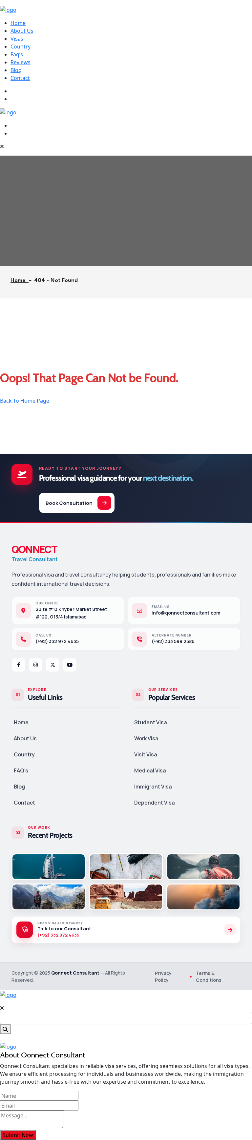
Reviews (20, 62)
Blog (16, 70)
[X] (53, 665)
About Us (21, 30)
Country (20, 46)
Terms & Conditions (208, 976)
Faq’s (16, 54)
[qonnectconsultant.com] (8, 9)
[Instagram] (36, 665)
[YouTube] (70, 665)
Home (18, 23)
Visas (16, 38)
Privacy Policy (163, 976)
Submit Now (18, 1135)
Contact (20, 78)
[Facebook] (18, 665)
